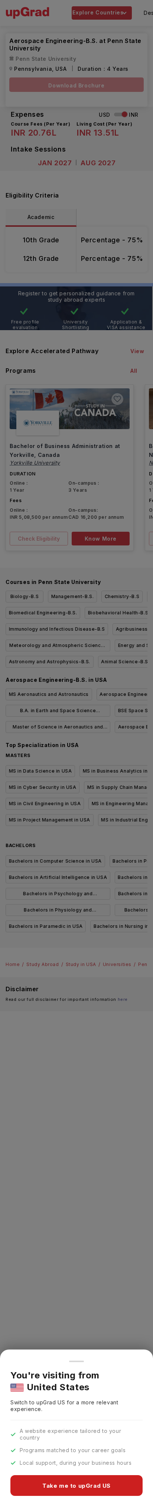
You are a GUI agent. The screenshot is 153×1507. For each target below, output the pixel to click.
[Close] (76, 1361)
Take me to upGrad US (76, 1485)
